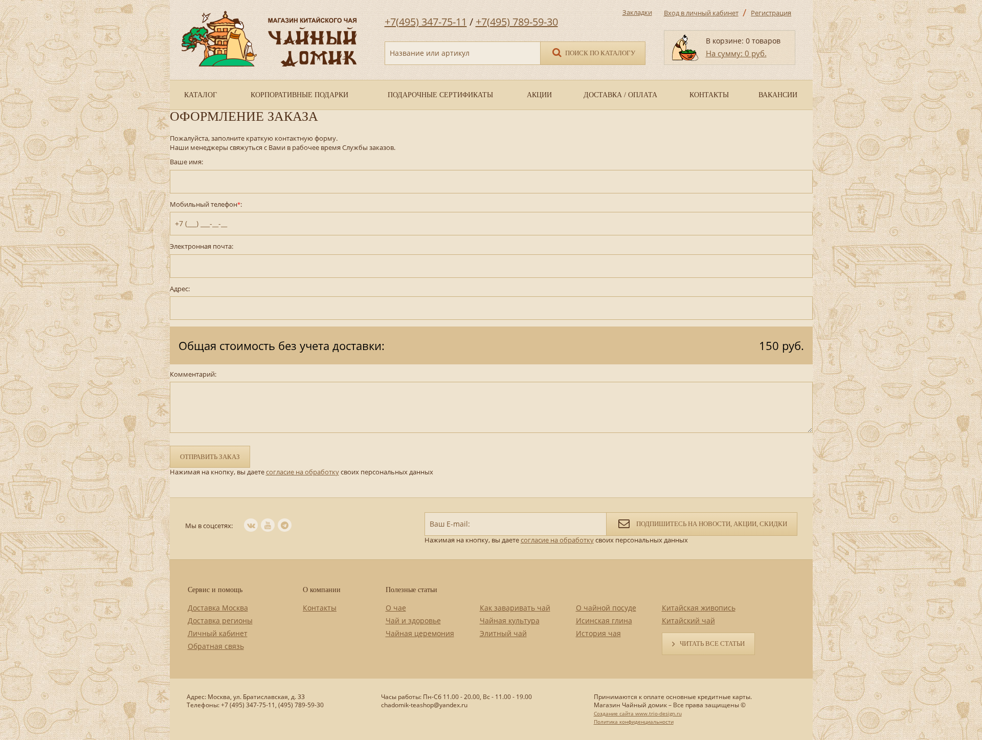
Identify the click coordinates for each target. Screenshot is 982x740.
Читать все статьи (712, 643)
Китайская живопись (698, 608)
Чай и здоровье (413, 620)
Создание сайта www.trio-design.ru (638, 713)
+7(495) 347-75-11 (426, 22)
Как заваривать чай (515, 608)
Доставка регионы (220, 620)
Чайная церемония (420, 633)
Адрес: (180, 289)
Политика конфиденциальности (634, 721)
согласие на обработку (302, 471)
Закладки (637, 12)
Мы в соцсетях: (209, 525)
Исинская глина (604, 620)
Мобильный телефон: (206, 204)
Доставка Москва (218, 608)
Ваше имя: (186, 162)
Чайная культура (510, 620)
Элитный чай (503, 633)
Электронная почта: (201, 246)
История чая (598, 633)
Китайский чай (688, 620)
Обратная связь (216, 646)
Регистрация (771, 12)
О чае (396, 608)
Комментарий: (193, 374)
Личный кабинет (218, 633)
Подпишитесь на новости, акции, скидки (711, 524)
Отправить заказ (210, 457)
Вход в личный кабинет (701, 12)
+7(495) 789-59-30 (517, 22)
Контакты (320, 608)
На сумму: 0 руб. (736, 53)
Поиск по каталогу (599, 53)
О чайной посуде (606, 608)
